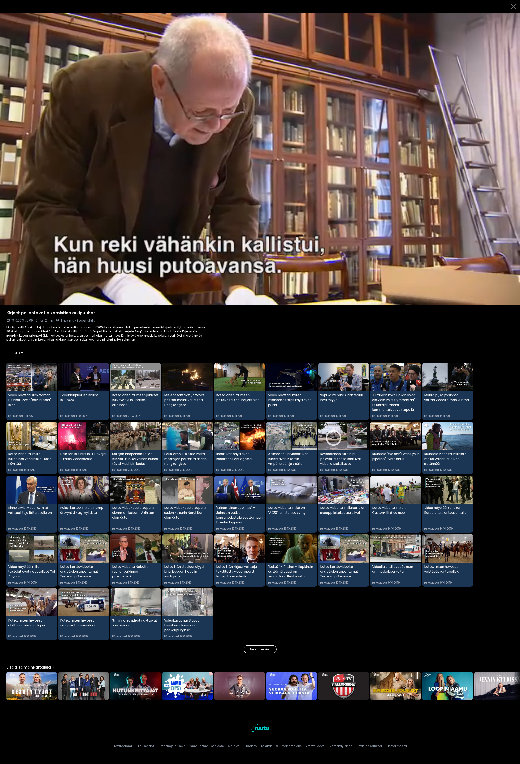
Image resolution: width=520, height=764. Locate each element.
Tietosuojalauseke (171, 746)
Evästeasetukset (370, 746)
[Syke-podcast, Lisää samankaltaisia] (239, 686)
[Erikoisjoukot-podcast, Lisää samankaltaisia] (395, 686)
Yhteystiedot (315, 746)
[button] (260, 159)
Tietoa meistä (396, 746)
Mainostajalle (292, 746)
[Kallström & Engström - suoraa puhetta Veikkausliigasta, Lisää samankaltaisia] (291, 686)
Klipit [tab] (18, 353)
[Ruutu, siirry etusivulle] (260, 728)
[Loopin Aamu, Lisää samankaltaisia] (447, 686)
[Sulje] (513, 6)
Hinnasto (250, 746)
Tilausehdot (145, 746)
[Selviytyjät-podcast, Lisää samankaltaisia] (31, 686)
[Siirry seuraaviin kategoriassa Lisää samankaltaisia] (513, 686)
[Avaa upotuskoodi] (512, 17)
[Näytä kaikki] (260, 685)
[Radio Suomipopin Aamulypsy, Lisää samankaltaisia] (187, 686)
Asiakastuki (269, 746)
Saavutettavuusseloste (206, 746)
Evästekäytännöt (341, 746)
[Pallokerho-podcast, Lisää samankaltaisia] (343, 686)
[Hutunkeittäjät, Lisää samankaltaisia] (135, 686)
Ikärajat (233, 746)
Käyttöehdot (122, 746)
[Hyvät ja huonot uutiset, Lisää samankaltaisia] (83, 686)
